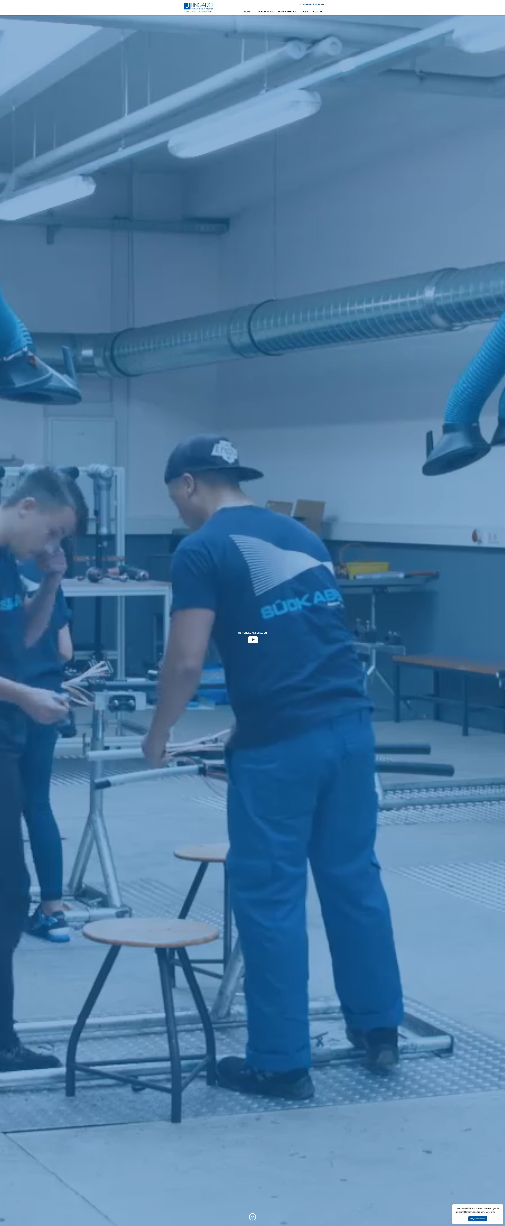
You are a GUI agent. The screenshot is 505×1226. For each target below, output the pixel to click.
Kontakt (318, 11)
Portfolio (264, 11)
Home (247, 11)
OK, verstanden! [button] (477, 1219)
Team (305, 11)
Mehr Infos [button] (490, 1212)
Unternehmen (287, 11)
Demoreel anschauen (252, 632)
